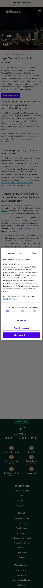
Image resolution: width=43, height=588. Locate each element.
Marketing (34, 307)
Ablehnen (21, 320)
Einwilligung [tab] (10, 253)
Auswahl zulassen (21, 328)
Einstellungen (22, 307)
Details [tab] (22, 253)
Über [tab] (34, 253)
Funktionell (9, 307)
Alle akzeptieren (21, 335)
